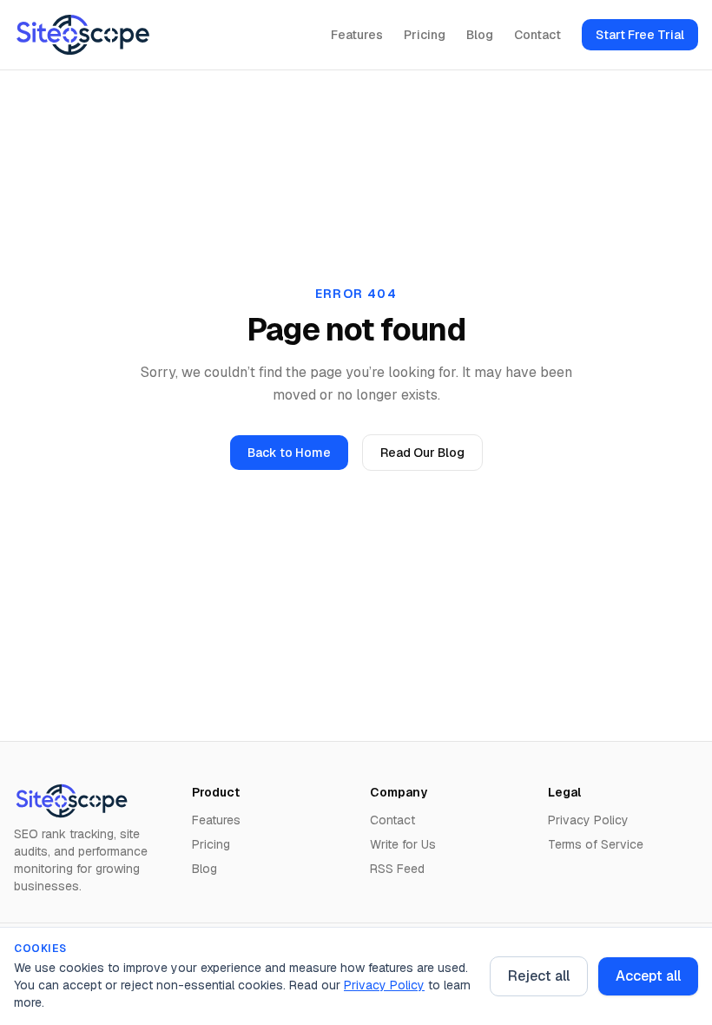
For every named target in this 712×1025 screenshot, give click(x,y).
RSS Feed (397, 868)
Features (357, 35)
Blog (479, 35)
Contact (537, 35)
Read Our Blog (422, 452)
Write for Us (403, 844)
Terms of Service (595, 844)
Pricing (424, 35)
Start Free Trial (640, 35)
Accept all (648, 976)
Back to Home (289, 452)
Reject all (539, 976)
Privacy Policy (384, 985)
